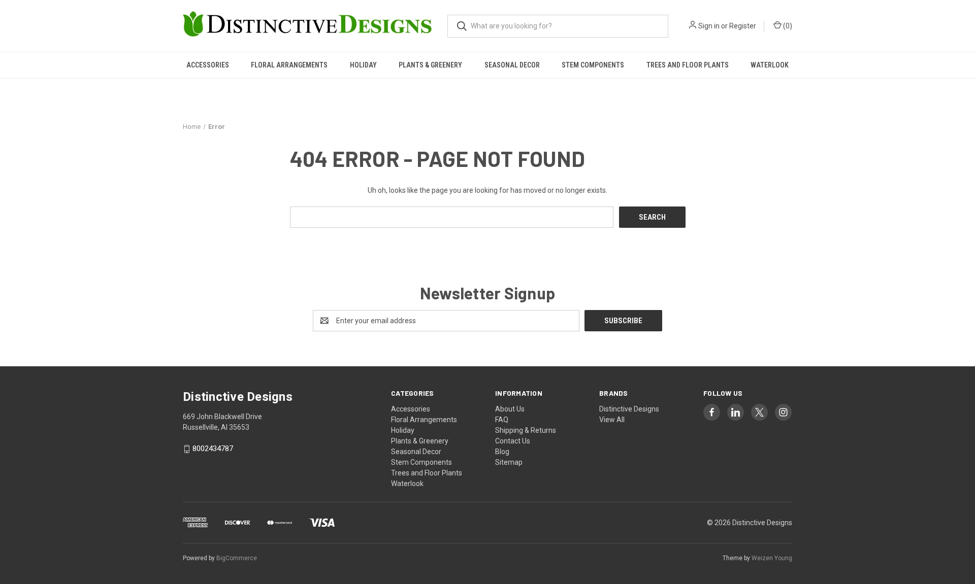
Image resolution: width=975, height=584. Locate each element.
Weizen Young (772, 558)
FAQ (501, 420)
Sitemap (509, 462)
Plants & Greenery (430, 65)
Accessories (207, 65)
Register (742, 26)
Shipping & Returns (525, 430)
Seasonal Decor (512, 65)
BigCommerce (236, 558)
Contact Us (512, 441)
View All (612, 420)
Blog (502, 452)
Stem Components (593, 65)
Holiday (363, 65)
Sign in (709, 26)
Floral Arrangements (289, 65)
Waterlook (770, 65)
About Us (510, 409)
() (787, 26)
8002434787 (212, 449)
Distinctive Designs (629, 409)
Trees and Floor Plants (687, 65)
